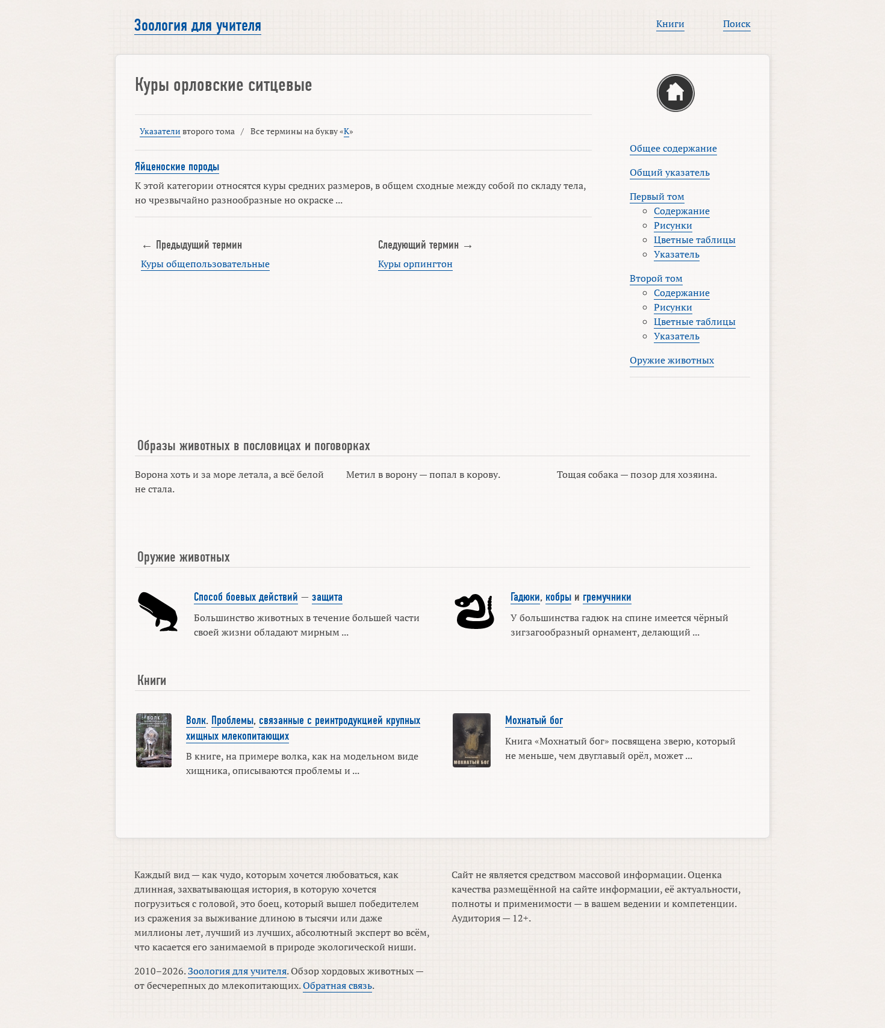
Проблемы (232, 720)
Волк (196, 720)
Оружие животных (672, 360)
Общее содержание (673, 148)
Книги (670, 23)
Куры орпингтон (415, 263)
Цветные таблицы (695, 239)
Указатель (677, 254)
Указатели (160, 131)
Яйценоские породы (177, 166)
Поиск (737, 23)
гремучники (607, 597)
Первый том (657, 196)
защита (327, 597)
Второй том (656, 278)
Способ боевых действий (246, 597)
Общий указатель (670, 172)
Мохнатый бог (534, 720)
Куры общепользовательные (205, 263)
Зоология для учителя (197, 25)
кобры (558, 597)
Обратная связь (337, 985)
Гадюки (525, 597)
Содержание (682, 210)
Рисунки (673, 225)
